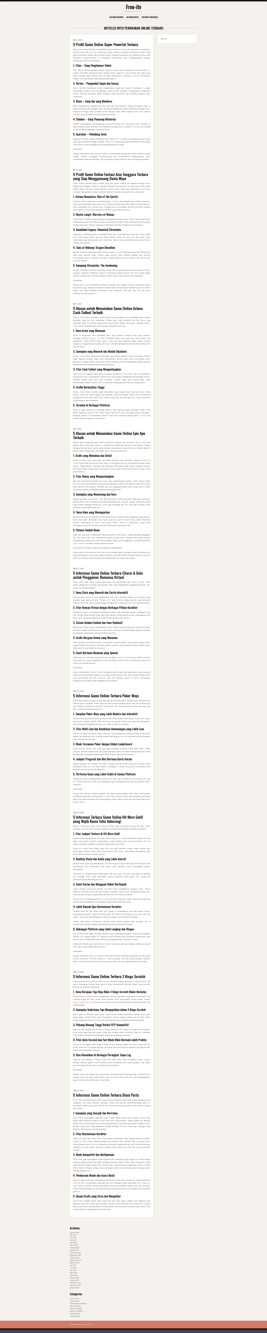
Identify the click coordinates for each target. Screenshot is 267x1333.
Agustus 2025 (74, 1263)
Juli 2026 (73, 1235)
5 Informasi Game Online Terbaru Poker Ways (106, 695)
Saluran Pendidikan (150, 17)
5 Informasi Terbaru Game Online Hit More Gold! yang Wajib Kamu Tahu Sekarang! (108, 819)
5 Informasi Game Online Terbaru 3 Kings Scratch (109, 976)
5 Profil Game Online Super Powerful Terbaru (105, 44)
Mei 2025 (73, 1270)
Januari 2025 (74, 1280)
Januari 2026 (74, 1250)
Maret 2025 (74, 1275)
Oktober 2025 (74, 1258)
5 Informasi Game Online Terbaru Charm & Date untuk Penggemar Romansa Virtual (108, 575)
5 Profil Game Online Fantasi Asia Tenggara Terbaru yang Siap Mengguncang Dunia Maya (110, 176)
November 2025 (75, 1255)
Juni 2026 (73, 1237)
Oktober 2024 (74, 1288)
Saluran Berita (132, 17)
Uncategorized (75, 1316)
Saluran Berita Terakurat (78, 1303)
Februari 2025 (74, 1278)
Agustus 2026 (74, 1232)
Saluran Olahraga (76, 1308)
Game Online (74, 1298)
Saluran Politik (75, 1313)
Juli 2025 (73, 1265)
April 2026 (73, 1243)
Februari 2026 (74, 1248)
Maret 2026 (74, 1245)
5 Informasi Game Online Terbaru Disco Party (106, 1095)
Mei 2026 (73, 1240)
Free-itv (133, 7)
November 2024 (75, 1285)
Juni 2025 (73, 1268)
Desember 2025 (75, 1253)
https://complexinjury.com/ (83, 1002)
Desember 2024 (75, 1283)
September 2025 (75, 1260)
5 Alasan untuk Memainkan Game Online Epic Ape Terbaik (109, 435)
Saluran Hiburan (116, 17)
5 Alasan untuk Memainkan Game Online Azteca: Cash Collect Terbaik (108, 310)
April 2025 (73, 1273)
